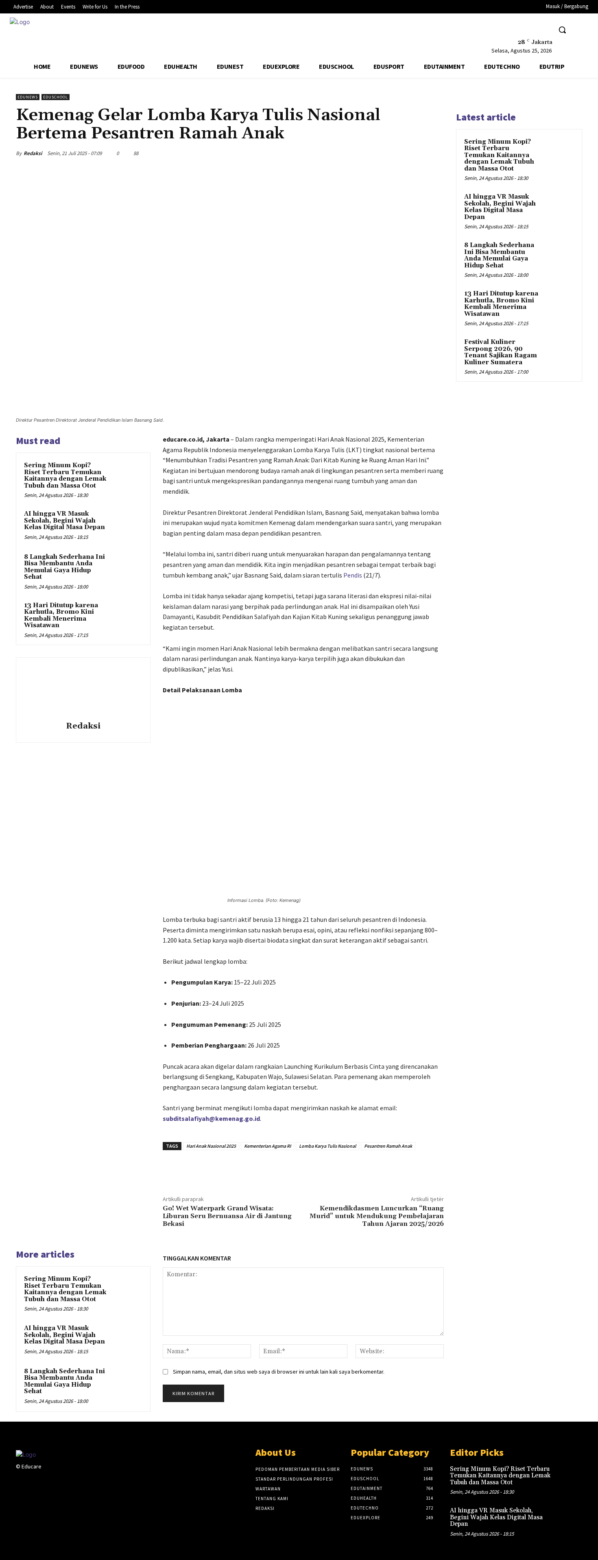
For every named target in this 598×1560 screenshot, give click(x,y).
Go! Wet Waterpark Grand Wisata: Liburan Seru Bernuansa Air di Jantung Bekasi (227, 1216)
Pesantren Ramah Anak (388, 1146)
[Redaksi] (83, 690)
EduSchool (55, 97)
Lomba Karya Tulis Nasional (327, 1146)
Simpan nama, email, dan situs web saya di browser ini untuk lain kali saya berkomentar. (278, 1371)
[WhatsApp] (416, 153)
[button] (562, 29)
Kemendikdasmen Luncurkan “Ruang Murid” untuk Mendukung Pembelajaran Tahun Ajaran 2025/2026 (377, 1216)
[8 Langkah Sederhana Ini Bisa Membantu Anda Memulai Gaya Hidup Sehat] (126, 567)
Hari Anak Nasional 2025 (211, 1146)
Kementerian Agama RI (267, 1146)
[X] (525, 29)
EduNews (27, 97)
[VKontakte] (90, 1474)
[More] (435, 153)
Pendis (352, 575)
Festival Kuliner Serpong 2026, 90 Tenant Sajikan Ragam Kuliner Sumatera (500, 352)
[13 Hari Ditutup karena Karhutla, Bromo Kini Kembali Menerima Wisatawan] (126, 616)
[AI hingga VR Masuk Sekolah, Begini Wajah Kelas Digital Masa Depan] (126, 524)
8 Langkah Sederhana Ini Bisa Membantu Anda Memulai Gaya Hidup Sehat (64, 567)
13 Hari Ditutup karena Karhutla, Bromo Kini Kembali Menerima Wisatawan (61, 616)
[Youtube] (540, 29)
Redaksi (33, 153)
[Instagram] (61, 1474)
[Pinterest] (397, 153)
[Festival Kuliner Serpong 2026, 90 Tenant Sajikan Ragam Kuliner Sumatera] (560, 351)
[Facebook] (510, 29)
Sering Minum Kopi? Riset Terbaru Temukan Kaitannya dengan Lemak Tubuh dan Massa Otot (65, 476)
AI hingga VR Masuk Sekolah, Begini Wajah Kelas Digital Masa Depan (64, 520)
